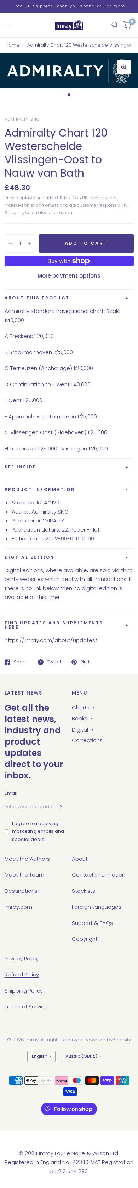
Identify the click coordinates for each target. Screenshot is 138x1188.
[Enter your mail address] (59, 807)
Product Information (40, 489)
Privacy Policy (22, 958)
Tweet (54, 662)
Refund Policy (22, 974)
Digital (80, 729)
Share (21, 662)
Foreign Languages (96, 906)
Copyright (85, 938)
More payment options (69, 275)
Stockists (83, 891)
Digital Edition (29, 557)
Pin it (85, 662)
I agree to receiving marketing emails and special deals (38, 831)
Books (79, 718)
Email (11, 793)
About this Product (37, 298)
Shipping (14, 213)
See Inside (20, 467)
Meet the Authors (27, 858)
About (80, 858)
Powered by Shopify (108, 1039)
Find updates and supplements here (54, 625)
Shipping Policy (24, 990)
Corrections (87, 740)
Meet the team (24, 874)
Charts (81, 707)
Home (12, 45)
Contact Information (98, 874)
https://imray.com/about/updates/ (51, 640)
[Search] (115, 25)
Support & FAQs (92, 923)
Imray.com (18, 906)
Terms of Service (26, 1006)
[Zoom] (124, 67)
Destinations (21, 891)
